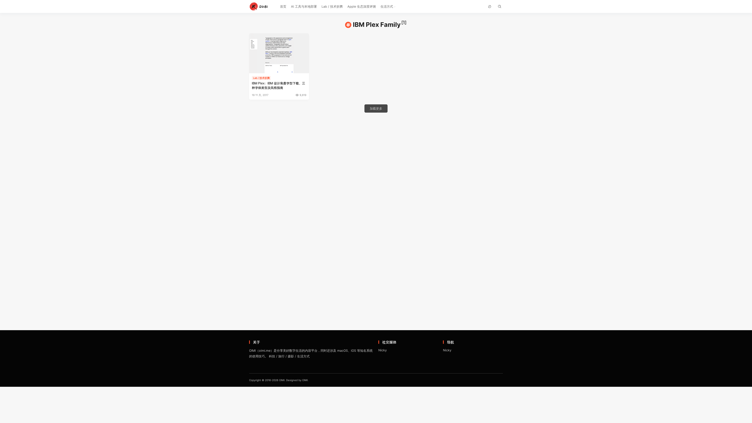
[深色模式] (489, 6)
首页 (283, 6)
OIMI (282, 380)
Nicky (382, 350)
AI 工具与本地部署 (304, 6)
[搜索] (499, 6)
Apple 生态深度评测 (361, 6)
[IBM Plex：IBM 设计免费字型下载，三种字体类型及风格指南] (279, 53)
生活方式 (387, 6)
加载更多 (376, 108)
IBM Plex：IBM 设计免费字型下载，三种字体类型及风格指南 (278, 85)
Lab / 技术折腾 (332, 6)
